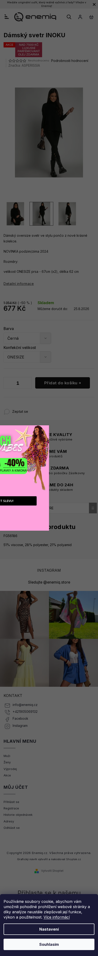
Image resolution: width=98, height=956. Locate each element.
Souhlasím (49, 944)
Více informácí (57, 917)
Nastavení (49, 929)
